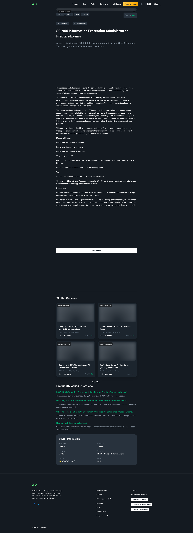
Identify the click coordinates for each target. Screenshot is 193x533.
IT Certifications (80, 24)
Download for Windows (140, 509)
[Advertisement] (96, 66)
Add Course (117, 4)
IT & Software (62, 24)
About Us (99, 503)
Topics (93, 4)
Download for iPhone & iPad (142, 504)
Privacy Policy (101, 512)
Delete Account (102, 516)
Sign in (156, 4)
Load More (96, 382)
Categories (104, 4)
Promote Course (131, 4)
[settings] (141, 4)
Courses (75, 4)
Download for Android (140, 499)
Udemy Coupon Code (104, 499)
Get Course (96, 250)
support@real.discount (139, 495)
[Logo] (34, 4)
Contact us (100, 495)
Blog (84, 4)
